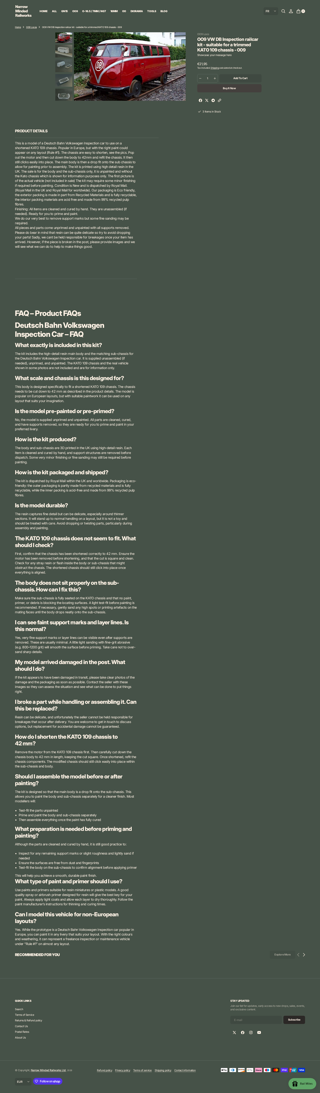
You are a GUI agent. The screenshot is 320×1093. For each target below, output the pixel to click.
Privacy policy (122, 1070)
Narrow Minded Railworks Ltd (48, 1070)
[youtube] (259, 1032)
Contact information (185, 1070)
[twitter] (207, 101)
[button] (291, 11)
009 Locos (31, 27)
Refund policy (104, 1070)
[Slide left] (64, 37)
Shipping (215, 67)
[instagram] (251, 1032)
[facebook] (200, 101)
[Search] (283, 11)
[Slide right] (64, 96)
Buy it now (229, 88)
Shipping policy (163, 1070)
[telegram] (213, 101)
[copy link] (219, 101)
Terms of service (142, 1070)
